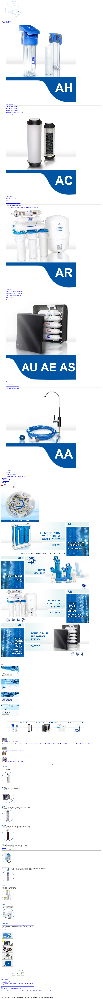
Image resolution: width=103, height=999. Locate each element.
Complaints (18, 988)
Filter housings (4, 990)
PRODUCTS (6, 22)
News (29, 981)
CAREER (5, 482)
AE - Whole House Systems (12, 386)
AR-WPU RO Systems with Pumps (14, 293)
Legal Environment (5, 984)
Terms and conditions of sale (21, 986)
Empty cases (9, 299)
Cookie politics (30, 986)
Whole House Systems (44, 990)
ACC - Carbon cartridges (11, 200)
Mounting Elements (10, 472)
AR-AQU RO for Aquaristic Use (13, 295)
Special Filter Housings (11, 114)
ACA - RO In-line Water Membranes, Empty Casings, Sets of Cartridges (22, 207)
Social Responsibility (5, 981)
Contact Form (4, 988)
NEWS (5, 478)
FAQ (10, 983)
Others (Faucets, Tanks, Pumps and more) (15, 476)
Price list (7, 983)
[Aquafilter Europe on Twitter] (18, 975)
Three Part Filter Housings (12, 110)
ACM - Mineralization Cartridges (13, 205)
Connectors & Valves (11, 474)
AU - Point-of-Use (10, 384)
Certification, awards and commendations (19, 981)
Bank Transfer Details (11, 988)
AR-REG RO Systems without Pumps (14, 291)
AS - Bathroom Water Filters (12, 388)
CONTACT (6, 481)
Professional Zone (5, 982)
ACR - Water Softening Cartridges (13, 203)
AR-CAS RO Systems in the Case (13, 297)
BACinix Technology (16, 983)
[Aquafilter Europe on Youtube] (22, 975)
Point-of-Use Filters (34, 990)
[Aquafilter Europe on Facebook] (13, 975)
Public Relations (4, 979)
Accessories (52, 990)
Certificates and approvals (27, 983)
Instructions (3, 983)
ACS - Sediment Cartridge (12, 198)
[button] (1, 664)
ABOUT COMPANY (8, 21)
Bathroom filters (25, 990)
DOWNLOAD (6, 479)
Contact (2, 987)
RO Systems (18, 990)
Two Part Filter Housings (11, 108)
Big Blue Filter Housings (11, 106)
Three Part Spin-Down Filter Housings (14, 112)
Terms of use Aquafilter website (8, 986)
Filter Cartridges (11, 990)
